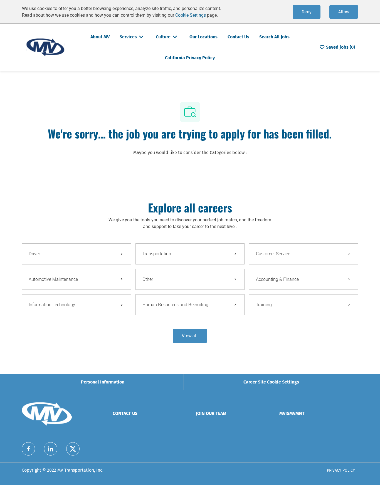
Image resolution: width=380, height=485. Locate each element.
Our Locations (203, 36)
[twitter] (73, 449)
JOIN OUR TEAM (211, 413)
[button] (190, 336)
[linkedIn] (50, 449)
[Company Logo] (45, 47)
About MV (100, 36)
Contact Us (238, 36)
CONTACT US (125, 413)
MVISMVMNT (292, 413)
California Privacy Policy (190, 57)
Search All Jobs (274, 36)
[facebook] (28, 449)
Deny (307, 11)
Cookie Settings (190, 15)
